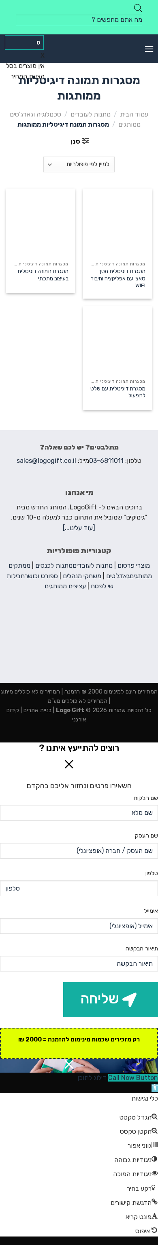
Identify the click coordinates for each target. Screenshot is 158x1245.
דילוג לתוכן (92, 1078)
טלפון (151, 873)
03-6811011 (106, 460)
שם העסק (146, 835)
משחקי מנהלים (82, 576)
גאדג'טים (118, 576)
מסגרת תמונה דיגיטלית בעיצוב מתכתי (42, 275)
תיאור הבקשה (142, 948)
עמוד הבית (134, 114)
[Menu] (149, 49)
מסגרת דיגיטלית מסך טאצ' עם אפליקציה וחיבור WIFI (118, 278)
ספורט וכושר (41, 576)
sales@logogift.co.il (46, 460)
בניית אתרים (36, 710)
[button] (155, 1088)
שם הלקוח (146, 798)
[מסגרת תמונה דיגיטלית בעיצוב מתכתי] (40, 223)
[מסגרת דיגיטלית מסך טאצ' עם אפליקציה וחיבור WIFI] (117, 223)
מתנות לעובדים (90, 114)
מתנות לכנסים (54, 565)
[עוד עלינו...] (79, 528)
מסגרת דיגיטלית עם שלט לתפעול (117, 392)
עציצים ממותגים (65, 586)
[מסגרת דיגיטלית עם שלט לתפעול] (117, 340)
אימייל (151, 911)
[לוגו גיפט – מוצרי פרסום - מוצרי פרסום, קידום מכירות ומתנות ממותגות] (79, 48)
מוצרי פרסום (133, 565)
